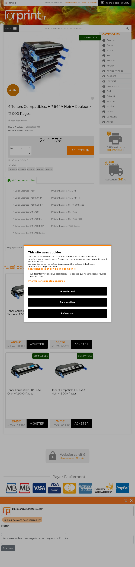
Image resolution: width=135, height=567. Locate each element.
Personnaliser (67, 302)
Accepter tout (67, 291)
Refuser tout (67, 313)
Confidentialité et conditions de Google (52, 269)
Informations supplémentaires (46, 281)
